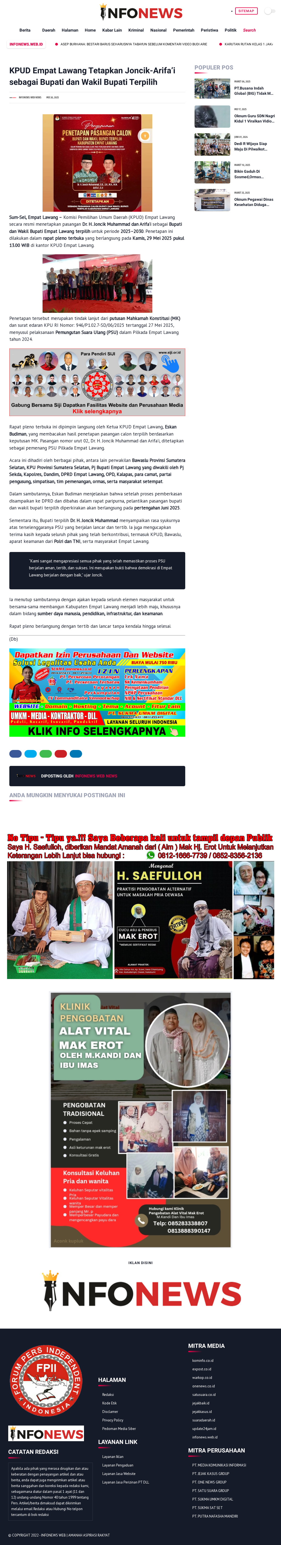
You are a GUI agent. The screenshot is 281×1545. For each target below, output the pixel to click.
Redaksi (108, 1394)
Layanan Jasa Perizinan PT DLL (125, 1482)
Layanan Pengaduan (117, 1465)
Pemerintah (183, 30)
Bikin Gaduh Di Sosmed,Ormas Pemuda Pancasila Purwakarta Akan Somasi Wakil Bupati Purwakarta (252, 174)
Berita (24, 30)
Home (90, 30)
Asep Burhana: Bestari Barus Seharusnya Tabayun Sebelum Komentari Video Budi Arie (96, 44)
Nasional (158, 30)
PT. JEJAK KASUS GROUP (210, 1473)
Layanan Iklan (112, 1456)
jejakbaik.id (200, 1403)
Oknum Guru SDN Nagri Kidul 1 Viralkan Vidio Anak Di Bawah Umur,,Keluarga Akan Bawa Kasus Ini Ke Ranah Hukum (254, 119)
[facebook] (15, 754)
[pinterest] (61, 754)
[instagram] (262, 1536)
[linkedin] (76, 754)
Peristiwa (209, 30)
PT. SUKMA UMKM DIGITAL (212, 1499)
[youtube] (269, 1536)
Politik (231, 30)
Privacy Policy (112, 1420)
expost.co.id (201, 1369)
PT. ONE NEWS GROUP (209, 1482)
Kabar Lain (112, 30)
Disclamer (110, 1411)
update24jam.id (204, 1428)
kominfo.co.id (202, 1360)
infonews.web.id (205, 1437)
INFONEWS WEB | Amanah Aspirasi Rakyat (75, 1535)
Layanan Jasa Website (119, 1473)
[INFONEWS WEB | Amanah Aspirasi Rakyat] (140, 19)
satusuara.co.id (204, 1394)
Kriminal (136, 30)
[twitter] (30, 754)
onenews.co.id (203, 1386)
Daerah (48, 30)
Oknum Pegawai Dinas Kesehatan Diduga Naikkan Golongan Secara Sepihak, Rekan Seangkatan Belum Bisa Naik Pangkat (254, 202)
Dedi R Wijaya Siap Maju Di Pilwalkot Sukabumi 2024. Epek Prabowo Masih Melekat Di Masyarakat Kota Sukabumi (254, 146)
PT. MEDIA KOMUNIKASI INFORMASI (219, 1465)
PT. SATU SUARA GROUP (210, 1490)
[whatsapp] (46, 754)
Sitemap (246, 11)
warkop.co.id (202, 1377)
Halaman (70, 30)
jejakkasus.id (202, 1411)
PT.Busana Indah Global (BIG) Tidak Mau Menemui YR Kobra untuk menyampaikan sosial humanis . (254, 91)
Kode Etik (109, 1403)
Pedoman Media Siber (119, 1428)
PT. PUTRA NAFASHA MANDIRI (215, 1516)
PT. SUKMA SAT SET (207, 1507)
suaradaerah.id (203, 1420)
